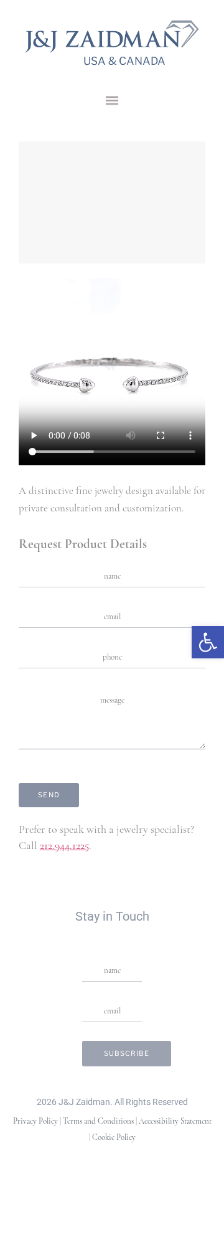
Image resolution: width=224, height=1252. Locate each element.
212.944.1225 (64, 846)
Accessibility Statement (175, 1121)
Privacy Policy (35, 1121)
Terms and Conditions (98, 1121)
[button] (112, 100)
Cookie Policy (114, 1138)
